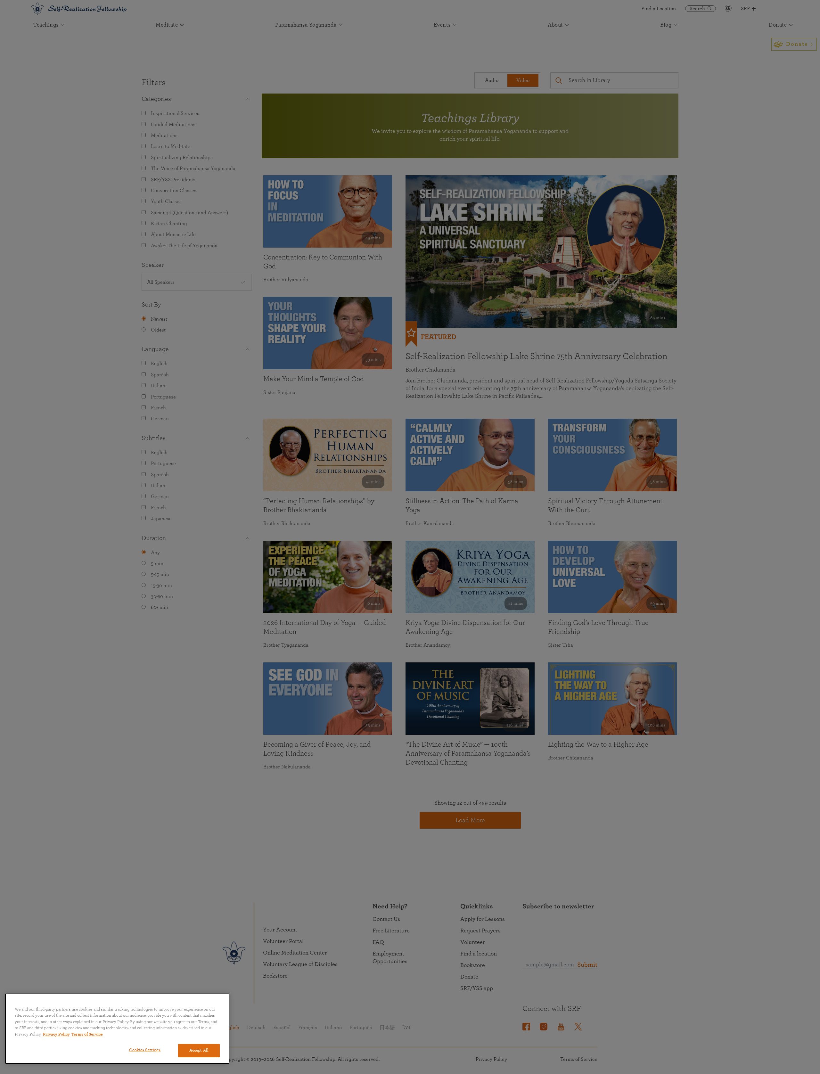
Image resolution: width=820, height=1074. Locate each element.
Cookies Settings (144, 1050)
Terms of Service (87, 1034)
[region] (117, 1029)
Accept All (199, 1050)
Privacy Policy (56, 1034)
